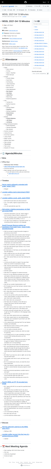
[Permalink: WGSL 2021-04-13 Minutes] (1, 21)
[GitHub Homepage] (21, 465)
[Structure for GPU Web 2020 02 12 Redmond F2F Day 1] (33, 43)
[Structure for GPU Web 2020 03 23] (33, 60)
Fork (38, 6)
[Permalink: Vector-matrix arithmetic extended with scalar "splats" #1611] (1, 185)
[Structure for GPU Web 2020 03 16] (33, 57)
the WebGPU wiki (23, 48)
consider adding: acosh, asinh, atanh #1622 (16, 198)
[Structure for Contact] (33, 30)
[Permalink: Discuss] (1, 423)
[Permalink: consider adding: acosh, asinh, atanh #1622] (1, 198)
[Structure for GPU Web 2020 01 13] (33, 35)
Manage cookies (39, 462)
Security (17, 462)
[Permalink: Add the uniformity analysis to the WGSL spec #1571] (1, 428)
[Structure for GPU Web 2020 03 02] (33, 52)
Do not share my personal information (25, 463)
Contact (33, 462)
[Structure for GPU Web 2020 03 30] (33, 63)
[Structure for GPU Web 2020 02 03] (33, 41)
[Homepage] (25, 2)
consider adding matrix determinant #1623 (16, 192)
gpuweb (5, 6)
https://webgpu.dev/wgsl (15, 38)
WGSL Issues (12, 43)
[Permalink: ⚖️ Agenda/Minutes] (1, 153)
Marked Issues (14, 41)
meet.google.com (13, 30)
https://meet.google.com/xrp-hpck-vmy (14, 166)
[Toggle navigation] (3, 2)
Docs (30, 462)
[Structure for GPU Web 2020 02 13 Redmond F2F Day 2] (33, 46)
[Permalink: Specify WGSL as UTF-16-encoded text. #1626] (1, 383)
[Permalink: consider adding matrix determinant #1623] (1, 192)
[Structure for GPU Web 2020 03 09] (33, 54)
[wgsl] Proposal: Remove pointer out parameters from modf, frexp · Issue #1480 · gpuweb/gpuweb (16, 227)
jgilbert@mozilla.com (13, 173)
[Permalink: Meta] (1, 158)
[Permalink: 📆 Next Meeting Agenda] (1, 446)
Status (21, 462)
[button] (48, 73)
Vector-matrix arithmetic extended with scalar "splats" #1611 (15, 185)
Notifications (30, 6)
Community (26, 462)
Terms (10, 462)
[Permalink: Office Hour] (1, 162)
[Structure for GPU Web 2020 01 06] (33, 32)
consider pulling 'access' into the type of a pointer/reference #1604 (15, 435)
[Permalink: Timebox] (1, 180)
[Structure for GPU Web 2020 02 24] (33, 49)
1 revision (24, 16)
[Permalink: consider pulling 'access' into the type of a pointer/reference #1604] (1, 435)
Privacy (13, 462)
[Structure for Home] (33, 27)
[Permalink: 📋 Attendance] (1, 59)
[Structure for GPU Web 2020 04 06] (33, 65)
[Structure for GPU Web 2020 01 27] (33, 38)
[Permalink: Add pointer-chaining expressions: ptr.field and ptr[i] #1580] (1, 210)
